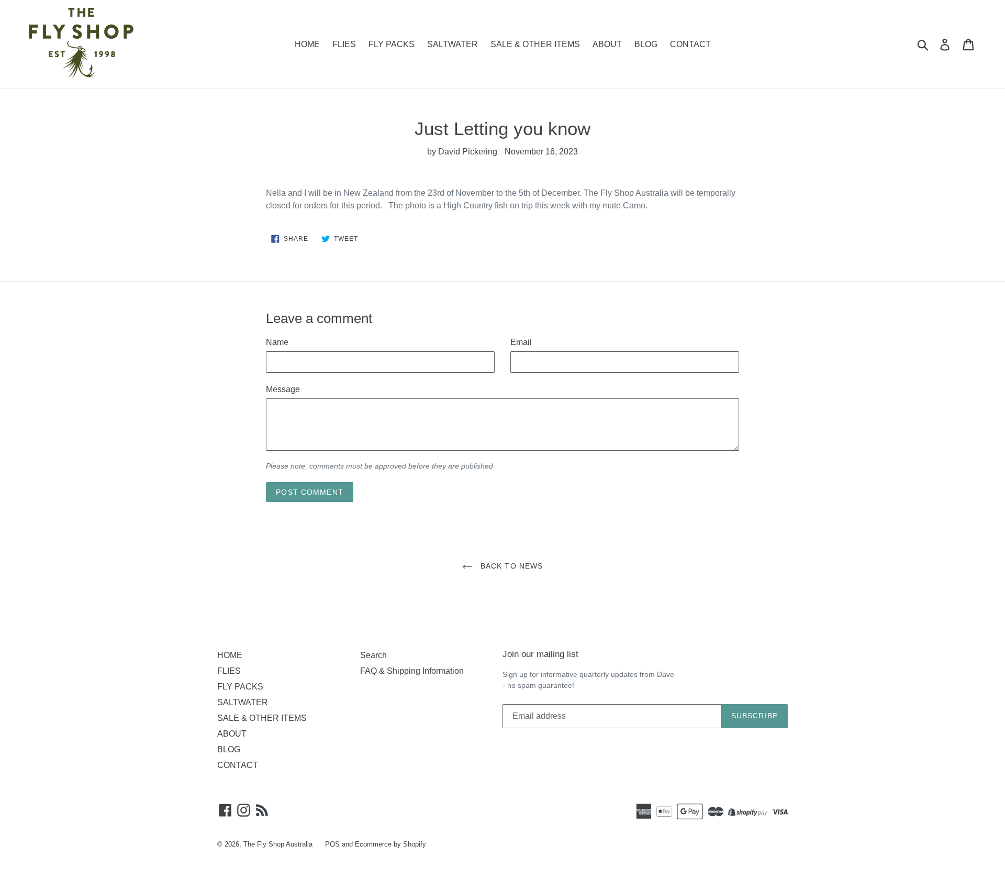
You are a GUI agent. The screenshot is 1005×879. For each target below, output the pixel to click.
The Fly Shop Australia (277, 844)
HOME (307, 44)
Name (277, 342)
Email (521, 342)
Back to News (510, 566)
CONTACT (690, 44)
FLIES (344, 44)
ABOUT (607, 44)
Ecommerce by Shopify (390, 844)
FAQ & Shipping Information (412, 670)
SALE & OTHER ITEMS (535, 44)
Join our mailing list (540, 654)
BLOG (645, 44)
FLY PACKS (391, 44)
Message (283, 389)
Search (373, 655)
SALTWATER (452, 44)
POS (332, 844)
